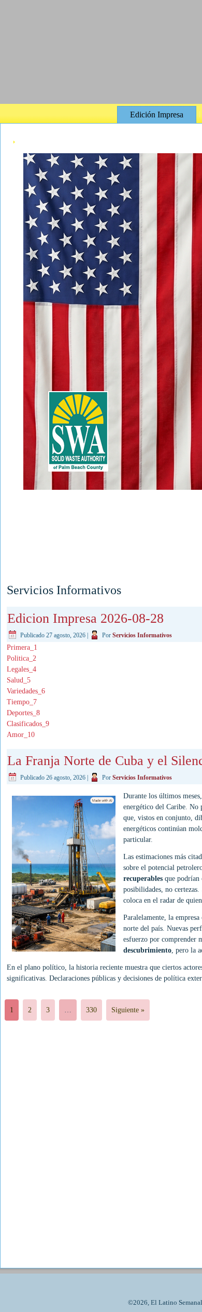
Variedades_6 (26, 691)
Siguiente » (128, 1010)
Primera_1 (22, 647)
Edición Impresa (156, 114)
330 (91, 1010)
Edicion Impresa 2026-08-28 (85, 618)
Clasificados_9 (28, 724)
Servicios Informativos (142, 635)
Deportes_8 (23, 713)
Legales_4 (21, 669)
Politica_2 (21, 658)
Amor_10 (21, 735)
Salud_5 (19, 680)
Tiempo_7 (22, 702)
